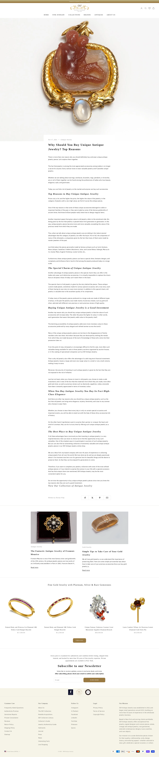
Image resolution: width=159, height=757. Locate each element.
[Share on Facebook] (85, 498)
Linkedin (74, 718)
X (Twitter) (74, 711)
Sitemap (7, 734)
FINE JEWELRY (58, 15)
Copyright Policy (98, 714)
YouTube (74, 721)
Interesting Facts (44, 741)
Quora (73, 728)
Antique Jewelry (66, 139)
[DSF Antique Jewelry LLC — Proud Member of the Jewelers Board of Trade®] (88, 692)
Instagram (74, 708)
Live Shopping (43, 744)
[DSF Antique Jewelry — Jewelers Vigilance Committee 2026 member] (79, 692)
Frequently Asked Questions (13, 708)
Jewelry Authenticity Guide (47, 724)
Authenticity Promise (11, 711)
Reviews (7, 721)
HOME (46, 15)
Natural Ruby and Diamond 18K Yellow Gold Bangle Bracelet (60, 628)
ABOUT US (111, 15)
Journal (40, 731)
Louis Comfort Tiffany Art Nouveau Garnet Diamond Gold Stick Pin (138, 628)
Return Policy (9, 724)
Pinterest (74, 724)
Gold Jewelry (86, 547)
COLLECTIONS (74, 15)
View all (79, 640)
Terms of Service (99, 711)
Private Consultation (11, 718)
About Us (41, 708)
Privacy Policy (98, 708)
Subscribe (94, 680)
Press (40, 734)
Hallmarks (41, 728)
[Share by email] (107, 498)
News (40, 738)
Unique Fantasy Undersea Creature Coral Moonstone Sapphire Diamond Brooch (99, 628)
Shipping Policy (9, 728)
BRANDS (87, 15)
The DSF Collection (44, 711)
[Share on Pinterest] (99, 498)
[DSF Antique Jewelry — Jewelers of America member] (70, 692)
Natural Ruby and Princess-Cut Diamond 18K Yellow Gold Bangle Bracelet (21, 628)
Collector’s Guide (44, 721)
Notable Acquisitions (45, 714)
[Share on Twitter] (92, 498)
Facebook (74, 714)
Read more (34, 567)
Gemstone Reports (10, 714)
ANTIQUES (98, 15)
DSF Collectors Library (45, 718)
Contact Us (8, 731)
